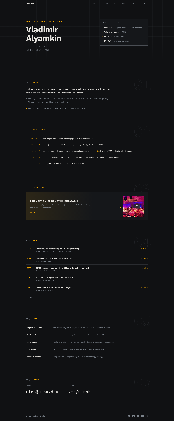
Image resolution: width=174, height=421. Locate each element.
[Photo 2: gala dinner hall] (120, 207)
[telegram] (138, 416)
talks (115, 3)
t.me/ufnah (78, 391)
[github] (129, 416)
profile (95, 3)
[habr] (142, 416)
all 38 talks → (32, 298)
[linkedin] (133, 416)
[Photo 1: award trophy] (120, 205)
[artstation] (147, 416)
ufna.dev (30, 3)
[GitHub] (145, 3)
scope (124, 3)
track (105, 3)
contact (135, 3)
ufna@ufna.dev (42, 391)
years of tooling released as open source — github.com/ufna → (55, 108)
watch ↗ (144, 249)
